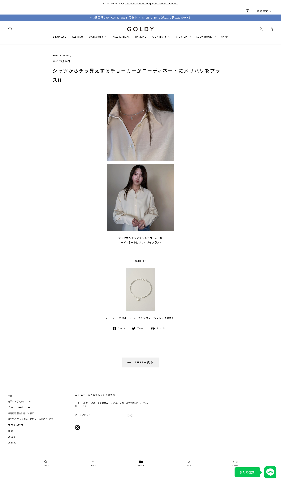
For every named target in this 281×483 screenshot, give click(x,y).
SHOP (11, 431)
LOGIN (188, 465)
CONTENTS (159, 36)
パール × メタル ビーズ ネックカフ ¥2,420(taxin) (140, 317)
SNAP (224, 36)
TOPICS (93, 465)
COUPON (235, 465)
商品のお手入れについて (20, 401)
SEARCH (45, 465)
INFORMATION (16, 425)
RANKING (141, 36)
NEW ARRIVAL (121, 36)
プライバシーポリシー (19, 407)
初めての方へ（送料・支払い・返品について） (31, 419)
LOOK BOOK (205, 36)
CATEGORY (96, 36)
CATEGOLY (141, 465)
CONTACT (13, 443)
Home (55, 55)
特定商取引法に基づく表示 (21, 413)
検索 (10, 396)
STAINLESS (59, 36)
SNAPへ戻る (143, 362)
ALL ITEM (77, 36)
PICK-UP (182, 36)
